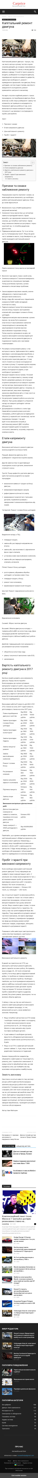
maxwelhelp (5, 1224)
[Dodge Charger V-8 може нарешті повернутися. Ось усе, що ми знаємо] (7, 1239)
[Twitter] (9, 35)
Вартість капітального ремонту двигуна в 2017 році (19, 171)
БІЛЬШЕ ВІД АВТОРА (23, 1146)
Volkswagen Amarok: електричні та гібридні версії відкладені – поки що (25, 1313)
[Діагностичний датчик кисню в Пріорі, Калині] (7, 1153)
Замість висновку (12, 178)
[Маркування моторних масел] (7, 1381)
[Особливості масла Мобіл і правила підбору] (7, 1173)
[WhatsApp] (18, 35)
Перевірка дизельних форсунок (25, 1389)
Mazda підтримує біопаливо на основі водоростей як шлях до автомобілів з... (24, 1269)
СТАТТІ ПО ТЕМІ (8, 1146)
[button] (3, 11)
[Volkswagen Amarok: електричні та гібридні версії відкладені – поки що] (7, 1313)
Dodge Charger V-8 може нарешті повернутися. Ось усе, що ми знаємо (24, 1239)
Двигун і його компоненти (16, 16)
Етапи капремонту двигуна (14, 168)
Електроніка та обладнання (12, 1463)
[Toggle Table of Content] (31, 162)
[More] (23, 35)
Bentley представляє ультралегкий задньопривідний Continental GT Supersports (25, 1249)
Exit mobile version (19, 1475)
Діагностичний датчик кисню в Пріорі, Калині (28, 1136)
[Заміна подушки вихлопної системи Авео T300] (7, 1163)
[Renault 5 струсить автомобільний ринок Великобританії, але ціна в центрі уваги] (7, 1291)
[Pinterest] (13, 35)
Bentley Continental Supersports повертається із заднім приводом (25, 1355)
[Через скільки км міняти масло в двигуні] (7, 1372)
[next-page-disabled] (6, 1180)
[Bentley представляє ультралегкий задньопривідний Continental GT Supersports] (7, 1249)
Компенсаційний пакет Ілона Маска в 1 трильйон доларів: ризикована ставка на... (16, 1219)
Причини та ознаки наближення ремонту (18, 165)
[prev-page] (3, 1180)
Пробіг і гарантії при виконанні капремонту (15, 175)
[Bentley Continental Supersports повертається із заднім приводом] (7, 1355)
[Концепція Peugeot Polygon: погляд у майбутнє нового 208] (7, 1303)
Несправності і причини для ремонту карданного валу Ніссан (10, 1137)
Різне (9, 1461)
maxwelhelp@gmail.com (25, 1455)
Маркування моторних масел (24, 1379)
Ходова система (27, 1463)
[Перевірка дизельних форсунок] (7, 1391)
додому (4, 16)
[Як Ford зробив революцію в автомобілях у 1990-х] (7, 1259)
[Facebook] (4, 35)
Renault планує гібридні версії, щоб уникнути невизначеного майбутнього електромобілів (24, 1335)
